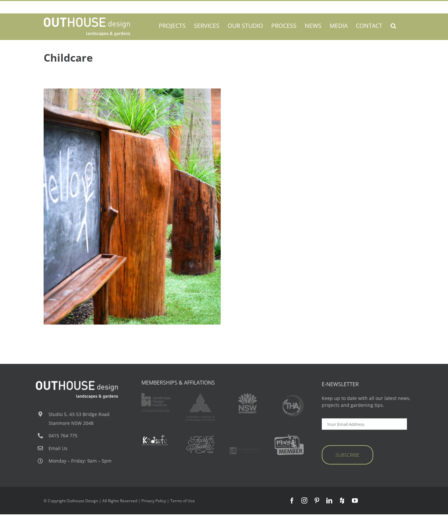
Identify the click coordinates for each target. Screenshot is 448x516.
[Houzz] (342, 500)
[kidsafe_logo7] (156, 436)
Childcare (120, 214)
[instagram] (304, 500)
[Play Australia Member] (289, 436)
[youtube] (355, 500)
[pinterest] (317, 500)
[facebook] (292, 500)
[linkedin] (329, 500)
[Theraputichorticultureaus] (293, 397)
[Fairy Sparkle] (200, 436)
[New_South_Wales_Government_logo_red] (247, 395)
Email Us (58, 448)
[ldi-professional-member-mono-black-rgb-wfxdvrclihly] (156, 395)
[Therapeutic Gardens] (244, 450)
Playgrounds (142, 214)
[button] (393, 25)
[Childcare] (132, 207)
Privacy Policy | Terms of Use (168, 501)
